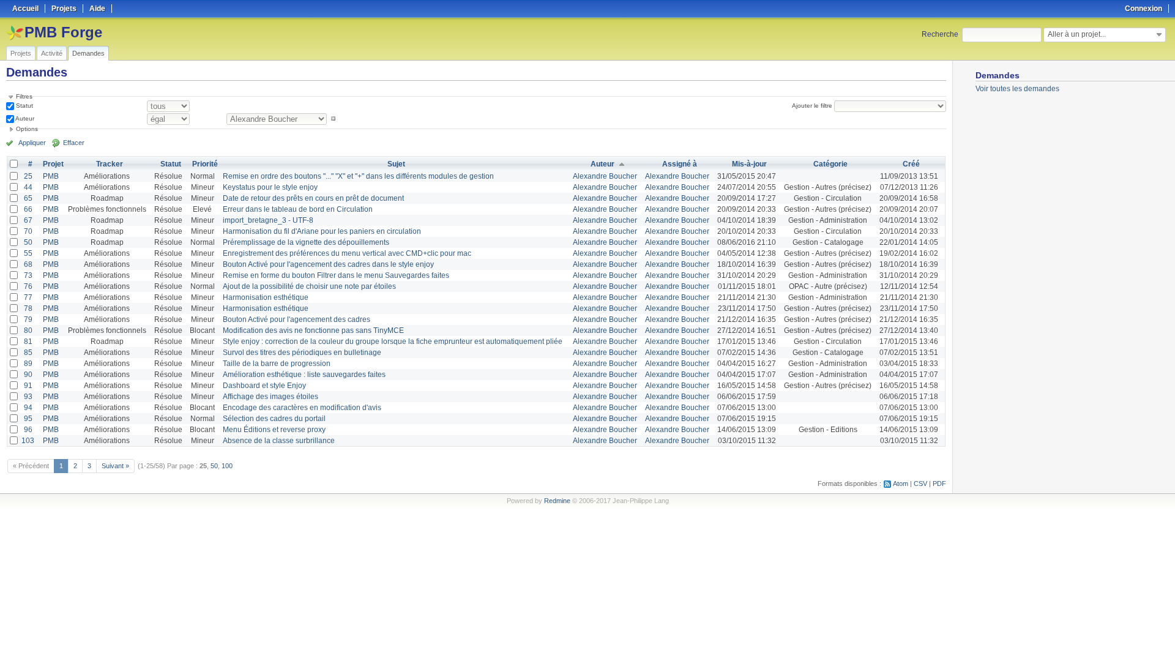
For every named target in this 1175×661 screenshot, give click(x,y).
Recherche (940, 34)
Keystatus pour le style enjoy (270, 187)
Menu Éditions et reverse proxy (274, 429)
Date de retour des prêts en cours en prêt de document (313, 198)
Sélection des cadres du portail (274, 418)
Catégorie (830, 164)
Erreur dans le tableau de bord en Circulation (298, 209)
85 (28, 352)
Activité (51, 53)
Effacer (73, 142)
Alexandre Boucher (605, 176)
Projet (53, 164)
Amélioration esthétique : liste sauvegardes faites (304, 374)
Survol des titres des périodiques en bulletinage (302, 352)
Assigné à (679, 164)
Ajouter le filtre (812, 105)
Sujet (396, 164)
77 (28, 297)
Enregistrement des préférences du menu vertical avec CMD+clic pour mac (347, 253)
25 (28, 176)
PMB (51, 176)
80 (28, 330)
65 (28, 198)
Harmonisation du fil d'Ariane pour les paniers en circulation (322, 231)
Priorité (205, 164)
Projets (20, 53)
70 (28, 231)
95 (28, 418)
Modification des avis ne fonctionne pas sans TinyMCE (313, 330)
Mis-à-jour (749, 164)
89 (28, 363)
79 (28, 319)
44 (28, 187)
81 (28, 341)
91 (28, 385)
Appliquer (32, 142)
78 (28, 308)
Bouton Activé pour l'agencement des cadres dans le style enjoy (328, 264)
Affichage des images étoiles (270, 396)
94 (28, 407)
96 (28, 429)
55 (28, 253)
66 (28, 209)
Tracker (109, 164)
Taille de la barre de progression (276, 363)
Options (27, 128)
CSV (920, 483)
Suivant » (115, 465)
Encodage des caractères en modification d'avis (302, 407)
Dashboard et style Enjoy (264, 385)
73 (28, 275)
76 (28, 286)
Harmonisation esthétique (265, 297)
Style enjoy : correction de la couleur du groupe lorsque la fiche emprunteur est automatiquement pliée (392, 341)
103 (27, 440)
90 (28, 374)
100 (227, 465)
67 (28, 220)
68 (28, 264)
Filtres (24, 96)
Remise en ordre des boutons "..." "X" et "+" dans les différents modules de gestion (358, 176)
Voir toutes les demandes (1017, 88)
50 (28, 242)
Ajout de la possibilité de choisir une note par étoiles (309, 286)
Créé (911, 164)
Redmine (557, 500)
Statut (23, 105)
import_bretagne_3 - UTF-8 (268, 220)
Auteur (24, 118)
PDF (939, 483)
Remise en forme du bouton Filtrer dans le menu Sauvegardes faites (336, 275)
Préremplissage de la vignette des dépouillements (306, 242)
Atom (900, 483)
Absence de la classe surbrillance (279, 440)
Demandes (88, 53)
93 (28, 396)
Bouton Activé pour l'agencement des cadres (296, 319)
